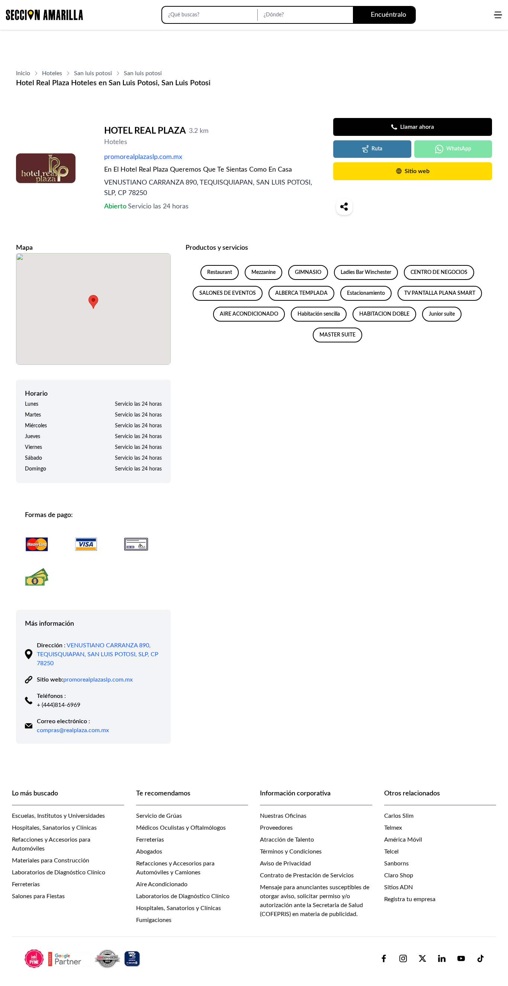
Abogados (149, 852)
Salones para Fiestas (38, 896)
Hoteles (52, 73)
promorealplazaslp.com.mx (143, 157)
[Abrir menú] (498, 15)
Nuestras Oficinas (283, 816)
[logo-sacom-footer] (83, 958)
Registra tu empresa (409, 899)
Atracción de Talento (287, 840)
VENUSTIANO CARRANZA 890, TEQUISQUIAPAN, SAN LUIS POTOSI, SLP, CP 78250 (97, 654)
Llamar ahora (417, 127)
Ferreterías (26, 884)
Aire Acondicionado (161, 884)
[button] (93, 302)
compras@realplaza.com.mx (73, 730)
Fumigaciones (153, 920)
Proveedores (276, 828)
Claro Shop (398, 875)
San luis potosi (93, 73)
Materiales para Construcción (50, 861)
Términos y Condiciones (291, 852)
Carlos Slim (399, 816)
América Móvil (403, 840)
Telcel (391, 852)
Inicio (23, 73)
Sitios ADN (398, 887)
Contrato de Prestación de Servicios (307, 875)
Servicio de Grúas (159, 816)
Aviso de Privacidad (285, 864)
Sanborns (396, 864)
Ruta (377, 148)
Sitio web (417, 171)
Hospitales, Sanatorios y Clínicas (54, 828)
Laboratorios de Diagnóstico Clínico (58, 872)
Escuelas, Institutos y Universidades (58, 816)
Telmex (393, 828)
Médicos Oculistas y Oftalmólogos (181, 828)
